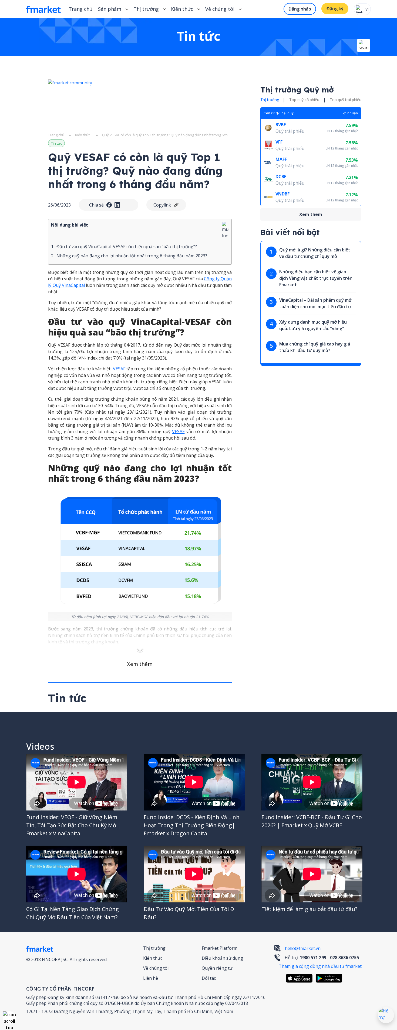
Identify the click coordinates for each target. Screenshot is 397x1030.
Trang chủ (80, 9)
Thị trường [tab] (269, 99)
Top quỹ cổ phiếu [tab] (304, 99)
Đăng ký (335, 9)
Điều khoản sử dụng (222, 958)
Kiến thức (182, 9)
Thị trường (154, 948)
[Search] (363, 45)
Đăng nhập (299, 9)
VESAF (119, 369)
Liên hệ (150, 978)
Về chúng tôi (156, 968)
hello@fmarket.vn (303, 948)
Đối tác (209, 978)
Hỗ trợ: (322, 958)
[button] (9, 1018)
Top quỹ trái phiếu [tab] (345, 99)
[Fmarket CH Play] (330, 978)
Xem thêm (140, 663)
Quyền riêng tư (217, 968)
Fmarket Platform (219, 948)
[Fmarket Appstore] (300, 978)
